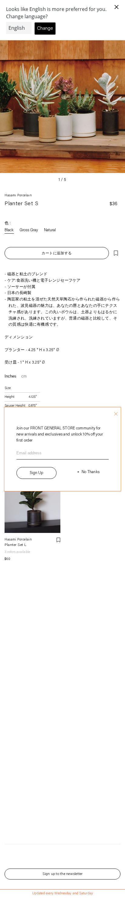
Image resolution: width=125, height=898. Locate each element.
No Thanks (91, 472)
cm (24, 376)
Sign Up (36, 473)
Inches (10, 376)
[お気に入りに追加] (116, 253)
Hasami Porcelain (18, 195)
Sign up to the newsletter (62, 874)
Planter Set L (15, 545)
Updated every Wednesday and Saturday (62, 893)
